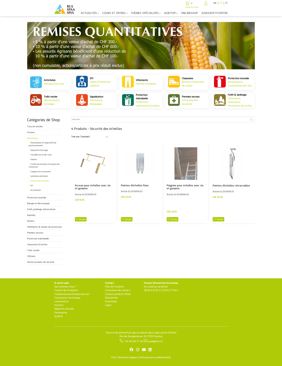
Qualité (58, 316)
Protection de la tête (240, 106)
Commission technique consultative (67, 300)
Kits (184, 100)
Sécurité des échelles (40, 181)
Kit (32, 185)
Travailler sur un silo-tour (41, 155)
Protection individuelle (38, 239)
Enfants (31, 221)
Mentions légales (127, 357)
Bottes (185, 82)
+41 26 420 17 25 (133, 341)
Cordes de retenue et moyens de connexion (44, 166)
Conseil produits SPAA (118, 294)
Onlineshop (189, 13)
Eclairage (49, 104)
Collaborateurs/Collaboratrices (71, 294)
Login (108, 305)
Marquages (96, 104)
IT (226, 3)
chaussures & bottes (37, 244)
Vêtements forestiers (234, 100)
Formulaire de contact (117, 290)
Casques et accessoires (41, 171)
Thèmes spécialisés (145, 13)
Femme (140, 84)
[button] (30, 46)
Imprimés (31, 215)
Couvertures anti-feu (240, 86)
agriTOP (170, 13)
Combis (155, 106)
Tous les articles (35, 126)
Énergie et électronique (38, 203)
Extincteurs (234, 82)
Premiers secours (35, 233)
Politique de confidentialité (155, 357)
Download (111, 301)
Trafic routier (33, 250)
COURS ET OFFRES (114, 13)
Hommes (151, 84)
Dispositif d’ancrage (39, 150)
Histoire (58, 305)
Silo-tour (59, 84)
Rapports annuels (64, 309)
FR (221, 3)
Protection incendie (36, 197)
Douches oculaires (190, 102)
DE (214, 3)
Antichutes (32, 138)
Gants (93, 82)
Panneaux (95, 100)
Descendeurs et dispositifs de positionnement (42, 144)
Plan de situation (114, 287)
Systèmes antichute (39, 176)
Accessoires (36, 190)
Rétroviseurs (51, 100)
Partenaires (60, 313)
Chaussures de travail (193, 84)
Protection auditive (100, 84)
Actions (31, 132)
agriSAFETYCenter (215, 13)
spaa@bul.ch (155, 341)
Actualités (89, 13)
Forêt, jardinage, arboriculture (41, 209)
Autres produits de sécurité (40, 262)
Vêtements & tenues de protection (44, 227)
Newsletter (111, 298)
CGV (113, 357)
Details (82, 219)
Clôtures (31, 256)
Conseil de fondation (66, 290)
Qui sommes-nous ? (65, 287)
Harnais (48, 84)
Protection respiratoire (142, 104)
